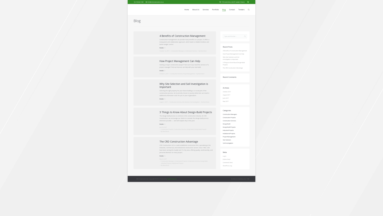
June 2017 (226, 98)
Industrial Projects (166, 163)
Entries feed (226, 159)
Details (161, 48)
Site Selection (186, 102)
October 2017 (227, 92)
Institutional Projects (177, 163)
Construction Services (191, 51)
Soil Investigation (195, 102)
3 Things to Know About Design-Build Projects (185, 112)
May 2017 (226, 101)
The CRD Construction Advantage (178, 141)
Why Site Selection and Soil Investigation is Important (183, 85)
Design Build (190, 129)
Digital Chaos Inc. (172, 179)
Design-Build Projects (200, 129)
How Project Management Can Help (179, 61)
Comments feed (227, 162)
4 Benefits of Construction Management (182, 35)
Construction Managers (177, 51)
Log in (224, 156)
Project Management (189, 74)
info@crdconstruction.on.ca (156, 2)
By (202, 51)
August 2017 (226, 95)
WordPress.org (227, 166)
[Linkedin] (248, 2)
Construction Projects (167, 129)
